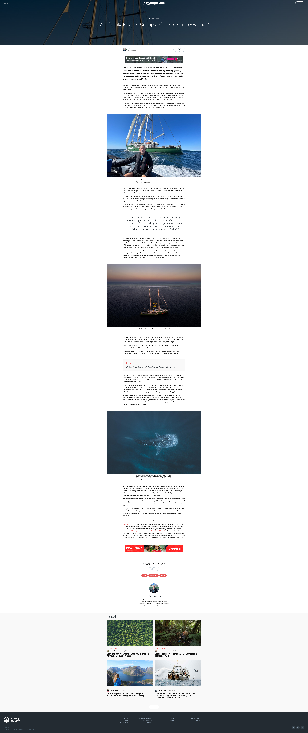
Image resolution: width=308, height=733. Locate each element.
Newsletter (173, 720)
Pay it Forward (300, 2)
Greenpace (163, 575)
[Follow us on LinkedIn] (183, 49)
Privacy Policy (7, 727)
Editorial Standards (146, 720)
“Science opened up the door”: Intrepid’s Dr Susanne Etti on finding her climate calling (126, 694)
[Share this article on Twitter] (179, 49)
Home (126, 718)
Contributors (124, 722)
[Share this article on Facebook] (175, 49)
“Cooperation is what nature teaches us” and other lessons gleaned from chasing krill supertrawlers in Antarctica (175, 695)
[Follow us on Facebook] (293, 727)
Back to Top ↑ (154, 707)
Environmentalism (153, 575)
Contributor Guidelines (145, 718)
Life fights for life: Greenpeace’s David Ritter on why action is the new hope (151, 367)
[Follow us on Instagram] (302, 727)
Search (198, 720)
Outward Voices (154, 18)
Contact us (173, 718)
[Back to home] (154, 2)
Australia (144, 575)
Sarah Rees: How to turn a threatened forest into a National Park (177, 655)
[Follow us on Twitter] (298, 727)
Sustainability (148, 722)
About (126, 720)
